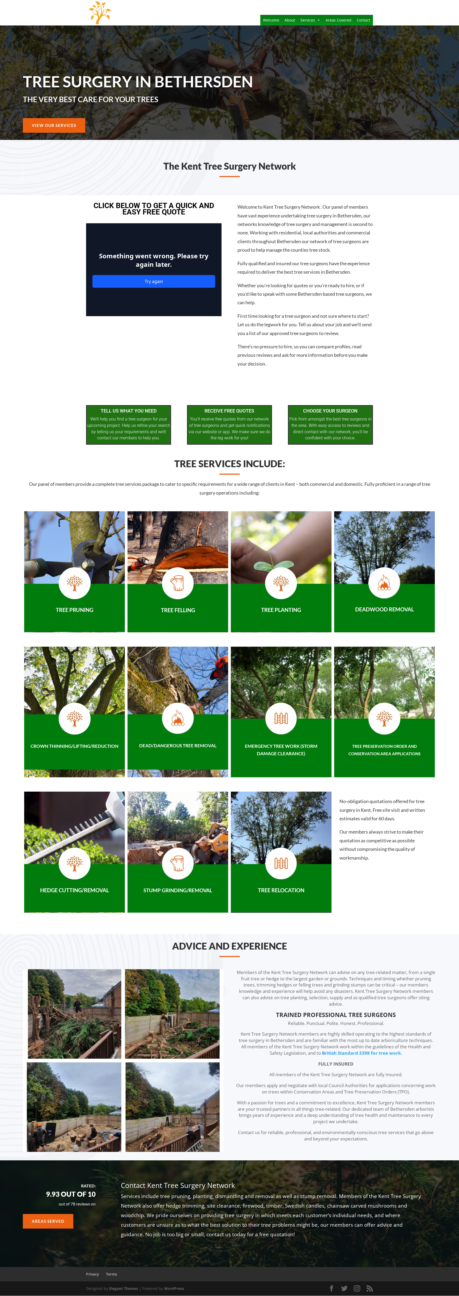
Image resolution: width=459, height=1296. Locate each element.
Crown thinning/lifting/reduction (74, 746)
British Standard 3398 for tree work (361, 1053)
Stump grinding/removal (177, 890)
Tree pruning (74, 610)
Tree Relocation (281, 890)
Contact (363, 20)
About (289, 20)
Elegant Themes (123, 1288)
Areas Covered (338, 20)
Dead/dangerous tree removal (177, 745)
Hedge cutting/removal (74, 890)
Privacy (92, 1274)
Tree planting (281, 610)
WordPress (174, 1288)
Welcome (271, 20)
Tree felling (178, 610)
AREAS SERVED (48, 1221)
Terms (111, 1274)
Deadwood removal (384, 609)
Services (307, 20)
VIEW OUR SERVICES (54, 125)
